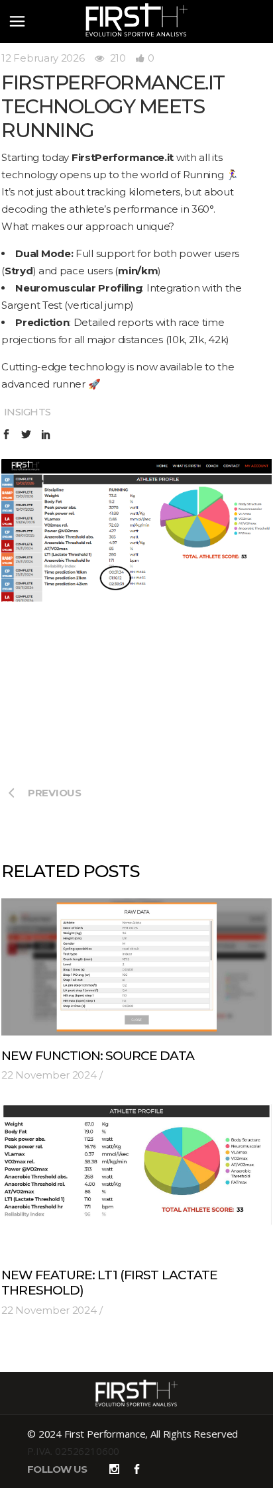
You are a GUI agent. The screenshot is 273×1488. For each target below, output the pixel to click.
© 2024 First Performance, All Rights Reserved (132, 1433)
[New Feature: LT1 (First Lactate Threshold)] (136, 1179)
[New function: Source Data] (136, 967)
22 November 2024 (48, 1075)
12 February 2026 (42, 58)
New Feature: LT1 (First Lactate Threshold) (109, 1282)
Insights (27, 411)
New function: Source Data (97, 1055)
